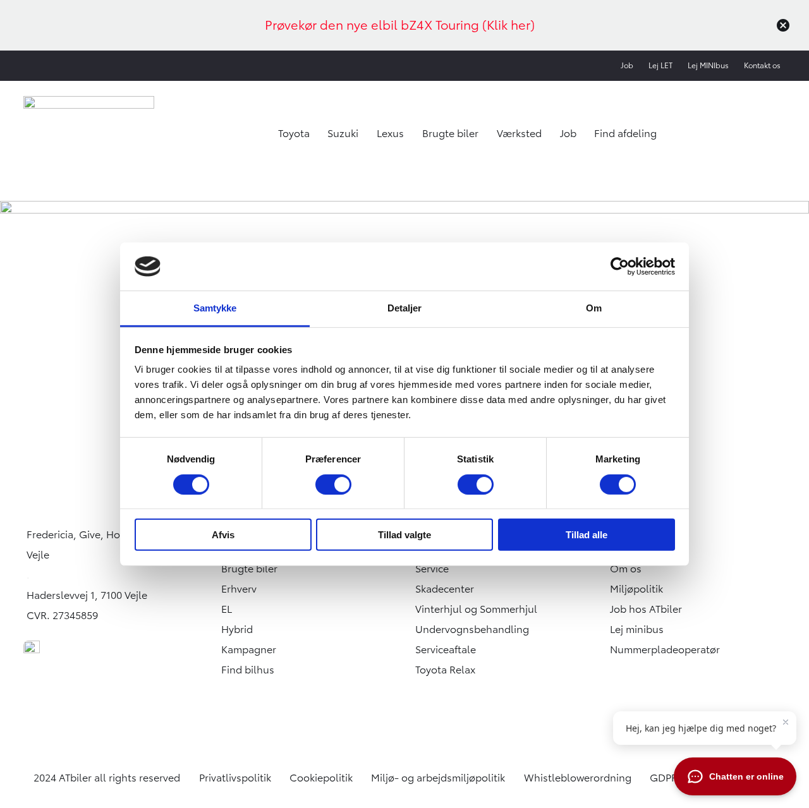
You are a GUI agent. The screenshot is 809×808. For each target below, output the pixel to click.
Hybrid (237, 629)
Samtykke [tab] (215, 308)
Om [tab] (594, 308)
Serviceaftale (445, 649)
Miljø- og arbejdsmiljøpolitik (438, 777)
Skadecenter (444, 588)
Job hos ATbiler (646, 609)
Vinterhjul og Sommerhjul (476, 609)
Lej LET (660, 65)
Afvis (223, 534)
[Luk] (783, 25)
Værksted (519, 133)
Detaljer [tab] (404, 308)
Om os (626, 568)
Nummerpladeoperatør (665, 649)
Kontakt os (762, 65)
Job (627, 65)
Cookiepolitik (321, 777)
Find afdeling (625, 133)
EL (226, 609)
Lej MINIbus (708, 65)
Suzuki (342, 133)
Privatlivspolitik (235, 777)
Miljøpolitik (636, 588)
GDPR (664, 777)
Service (432, 568)
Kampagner (248, 649)
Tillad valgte (404, 534)
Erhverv (239, 588)
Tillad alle (586, 534)
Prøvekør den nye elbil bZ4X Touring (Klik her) (400, 25)
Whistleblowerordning (577, 777)
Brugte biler (450, 133)
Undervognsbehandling (472, 629)
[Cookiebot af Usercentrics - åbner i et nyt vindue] (619, 266)
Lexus (390, 133)
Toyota (294, 133)
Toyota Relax (445, 669)
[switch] (333, 484)
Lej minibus (637, 629)
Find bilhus (247, 669)
